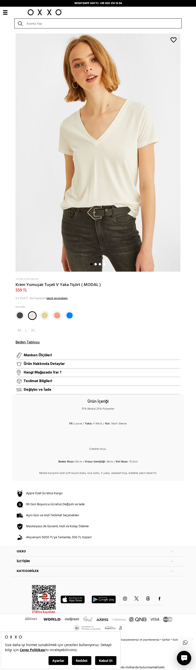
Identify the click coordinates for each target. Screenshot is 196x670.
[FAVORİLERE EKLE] (174, 40)
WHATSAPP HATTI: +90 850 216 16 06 (98, 3)
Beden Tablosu (28, 342)
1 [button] (91, 264)
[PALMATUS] (57, 315)
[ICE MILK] (32, 315)
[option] (98, 152)
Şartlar (166, 639)
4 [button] (104, 264)
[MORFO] (69, 315)
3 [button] (100, 264)
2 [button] (95, 264)
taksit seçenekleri (57, 298)
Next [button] (14, 152)
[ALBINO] (44, 315)
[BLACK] (20, 315)
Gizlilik (177, 639)
